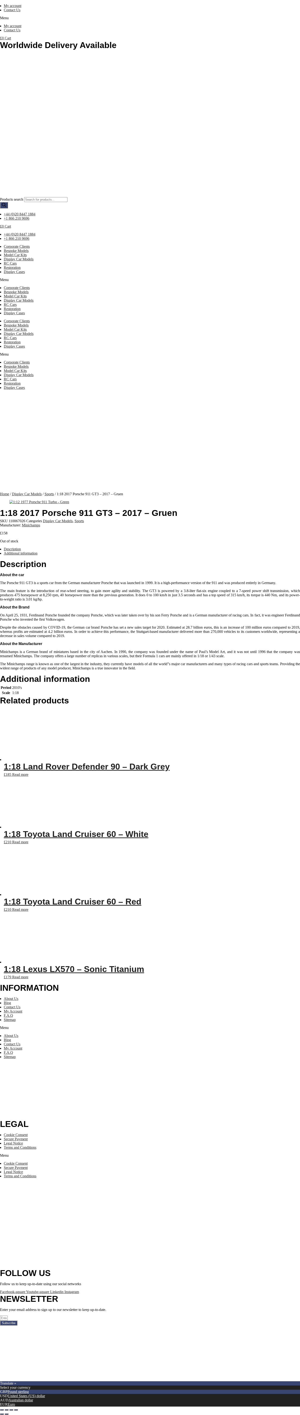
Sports (49, 494)
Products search (11, 199)
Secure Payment (16, 1139)
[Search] (4, 205)
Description (12, 549)
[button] (150, 18)
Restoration (12, 268)
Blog (7, 1003)
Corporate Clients (17, 246)
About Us (11, 999)
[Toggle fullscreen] (11, 1410)
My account (12, 6)
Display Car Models (19, 259)
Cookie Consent (16, 1135)
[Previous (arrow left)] (2, 1414)
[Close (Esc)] (2, 1410)
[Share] (6, 1410)
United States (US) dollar (26, 1396)
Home (4, 494)
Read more (20, 775)
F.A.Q (8, 1015)
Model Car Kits (15, 255)
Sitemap (10, 1020)
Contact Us (12, 10)
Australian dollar (20, 1400)
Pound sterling (18, 1392)
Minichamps (31, 525)
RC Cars (10, 263)
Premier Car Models (44, 1379)
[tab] (152, 549)
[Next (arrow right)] (6, 1414)
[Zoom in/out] (16, 1410)
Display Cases (14, 272)
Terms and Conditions (20, 1147)
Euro (11, 1404)
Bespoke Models (16, 251)
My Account (13, 1011)
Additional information (21, 553)
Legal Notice (13, 1143)
